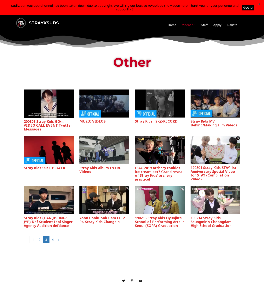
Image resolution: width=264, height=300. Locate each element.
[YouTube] (140, 281)
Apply (217, 25)
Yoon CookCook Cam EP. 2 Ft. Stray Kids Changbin (102, 220)
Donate (232, 25)
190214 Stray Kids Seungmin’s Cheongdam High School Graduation (211, 222)
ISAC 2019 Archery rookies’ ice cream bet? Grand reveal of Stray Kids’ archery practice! (159, 173)
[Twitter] (123, 281)
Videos (186, 25)
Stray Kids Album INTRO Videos (100, 169)
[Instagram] (132, 281)
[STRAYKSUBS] (21, 23)
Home (172, 25)
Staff (204, 25)
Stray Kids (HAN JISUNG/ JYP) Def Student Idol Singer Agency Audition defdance (48, 222)
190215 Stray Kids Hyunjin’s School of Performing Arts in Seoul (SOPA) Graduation (160, 222)
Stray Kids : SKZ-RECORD (156, 121)
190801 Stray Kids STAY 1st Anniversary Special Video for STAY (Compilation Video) (214, 173)
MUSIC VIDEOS (92, 121)
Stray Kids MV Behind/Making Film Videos (214, 123)
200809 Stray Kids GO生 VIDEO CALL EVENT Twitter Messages (48, 125)
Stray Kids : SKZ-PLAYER (44, 167)
